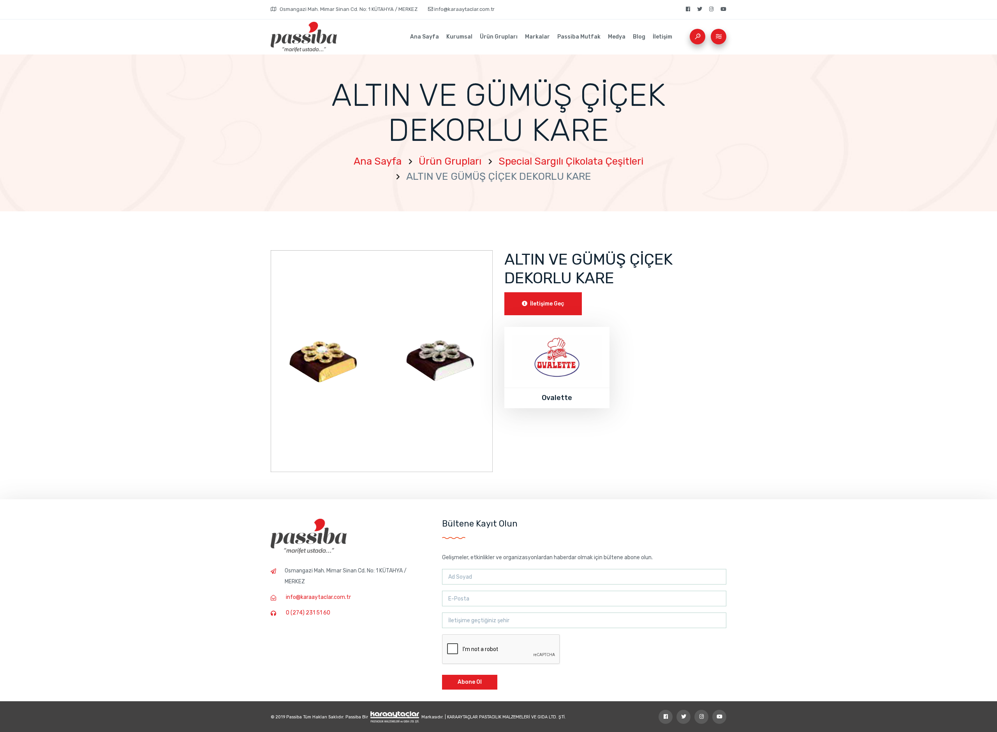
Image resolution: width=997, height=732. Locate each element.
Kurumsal (459, 36)
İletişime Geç (546, 303)
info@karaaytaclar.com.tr (464, 9)
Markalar (537, 36)
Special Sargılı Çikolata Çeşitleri (570, 161)
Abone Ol (470, 682)
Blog (639, 36)
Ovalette (557, 397)
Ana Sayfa (424, 36)
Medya (616, 36)
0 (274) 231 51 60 (308, 612)
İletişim (662, 36)
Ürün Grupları (499, 36)
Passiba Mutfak (579, 36)
